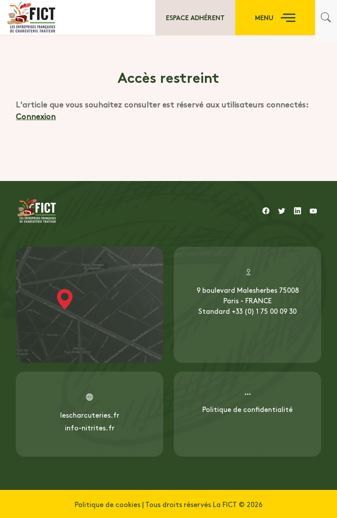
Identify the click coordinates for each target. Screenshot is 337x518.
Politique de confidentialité (247, 409)
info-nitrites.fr (90, 427)
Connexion (36, 115)
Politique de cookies (107, 504)
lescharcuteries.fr (89, 414)
